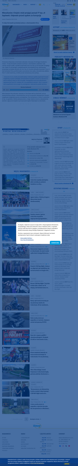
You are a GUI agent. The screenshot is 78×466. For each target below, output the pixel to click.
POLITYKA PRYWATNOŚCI (27, 240)
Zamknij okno (55, 242)
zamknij (66, 463)
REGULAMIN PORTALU (26, 238)
